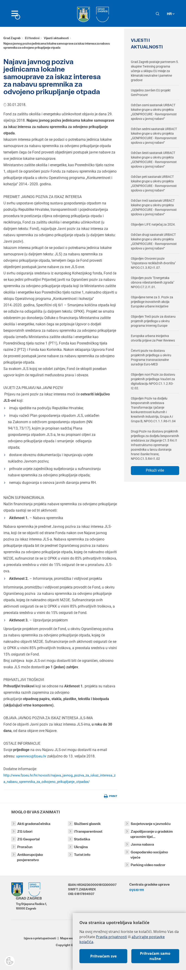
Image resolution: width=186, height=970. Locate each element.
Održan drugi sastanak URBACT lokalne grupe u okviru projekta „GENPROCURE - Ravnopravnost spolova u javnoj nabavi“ (154, 241)
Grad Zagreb (12, 38)
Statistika (82, 839)
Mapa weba (68, 938)
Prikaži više (155, 470)
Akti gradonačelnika (33, 824)
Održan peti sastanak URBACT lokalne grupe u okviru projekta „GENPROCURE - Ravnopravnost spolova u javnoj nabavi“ (154, 183)
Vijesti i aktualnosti (56, 38)
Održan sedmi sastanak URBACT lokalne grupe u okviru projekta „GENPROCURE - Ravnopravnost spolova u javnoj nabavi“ (154, 135)
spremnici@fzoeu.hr (31, 756)
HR (169, 14)
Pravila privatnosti (111, 936)
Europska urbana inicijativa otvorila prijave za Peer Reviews (153, 338)
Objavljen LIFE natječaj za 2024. (153, 224)
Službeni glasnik (87, 824)
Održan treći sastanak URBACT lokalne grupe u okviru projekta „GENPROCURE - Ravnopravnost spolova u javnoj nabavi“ (154, 207)
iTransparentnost (88, 831)
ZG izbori (24, 831)
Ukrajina (81, 847)
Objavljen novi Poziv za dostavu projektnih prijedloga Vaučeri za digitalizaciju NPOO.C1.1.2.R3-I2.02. (153, 381)
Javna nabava (142, 844)
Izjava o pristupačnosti (40, 938)
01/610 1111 (136, 890)
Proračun (24, 847)
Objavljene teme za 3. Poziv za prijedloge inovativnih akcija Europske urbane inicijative (152, 301)
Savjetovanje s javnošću (151, 824)
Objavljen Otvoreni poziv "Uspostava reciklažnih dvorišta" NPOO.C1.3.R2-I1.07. (153, 263)
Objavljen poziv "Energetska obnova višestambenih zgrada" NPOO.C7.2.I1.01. (152, 282)
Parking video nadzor (148, 865)
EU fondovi (32, 38)
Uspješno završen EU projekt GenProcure (151, 92)
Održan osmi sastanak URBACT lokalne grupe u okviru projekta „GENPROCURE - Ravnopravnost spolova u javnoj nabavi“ (154, 112)
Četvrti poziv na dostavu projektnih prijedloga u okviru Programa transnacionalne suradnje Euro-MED (151, 357)
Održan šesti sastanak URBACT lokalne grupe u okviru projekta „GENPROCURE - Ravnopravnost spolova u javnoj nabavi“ (154, 159)
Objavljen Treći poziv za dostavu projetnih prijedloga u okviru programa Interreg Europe (153, 321)
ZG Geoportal (28, 839)
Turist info (82, 855)
